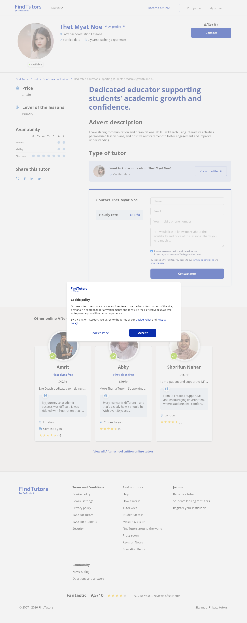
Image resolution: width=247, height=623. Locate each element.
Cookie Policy (143, 319)
